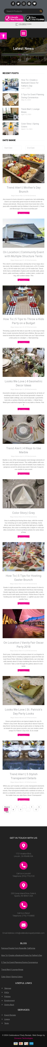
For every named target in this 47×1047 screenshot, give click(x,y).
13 (36, 809)
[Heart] (34, 3)
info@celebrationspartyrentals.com (30, 933)
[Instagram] (23, 3)
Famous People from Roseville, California (18, 948)
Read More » (23, 214)
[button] (3, 35)
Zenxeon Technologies (23, 1038)
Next (7, 812)
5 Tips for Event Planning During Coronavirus (19, 962)
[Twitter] (18, 3)
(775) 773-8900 (28, 916)
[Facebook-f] (13, 3)
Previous (7, 807)
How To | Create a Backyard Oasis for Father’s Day (30, 83)
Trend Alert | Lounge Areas (12, 970)
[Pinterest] (29, 3)
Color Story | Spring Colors (12, 977)
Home (19, 54)
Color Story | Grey (23, 512)
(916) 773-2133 (28, 876)
